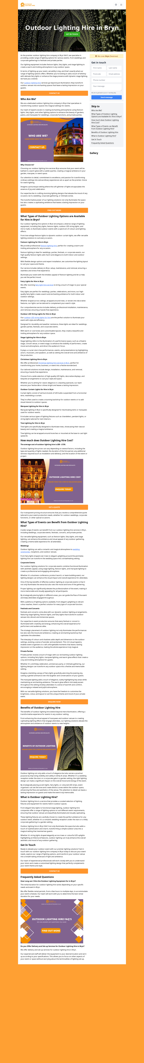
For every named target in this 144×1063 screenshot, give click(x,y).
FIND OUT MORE (54, 210)
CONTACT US (54, 93)
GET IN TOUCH (72, 34)
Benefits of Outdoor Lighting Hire (104, 132)
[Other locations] (116, 5)
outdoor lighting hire (32, 83)
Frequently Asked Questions (102, 143)
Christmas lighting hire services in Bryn (53, 363)
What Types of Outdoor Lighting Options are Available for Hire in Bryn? (106, 115)
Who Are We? (96, 110)
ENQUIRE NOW (54, 702)
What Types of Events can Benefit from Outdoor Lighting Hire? (104, 127)
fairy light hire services (44, 285)
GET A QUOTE (54, 507)
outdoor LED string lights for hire (37, 317)
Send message (107, 97)
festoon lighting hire (48, 246)
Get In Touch (96, 139)
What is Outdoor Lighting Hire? (103, 136)
